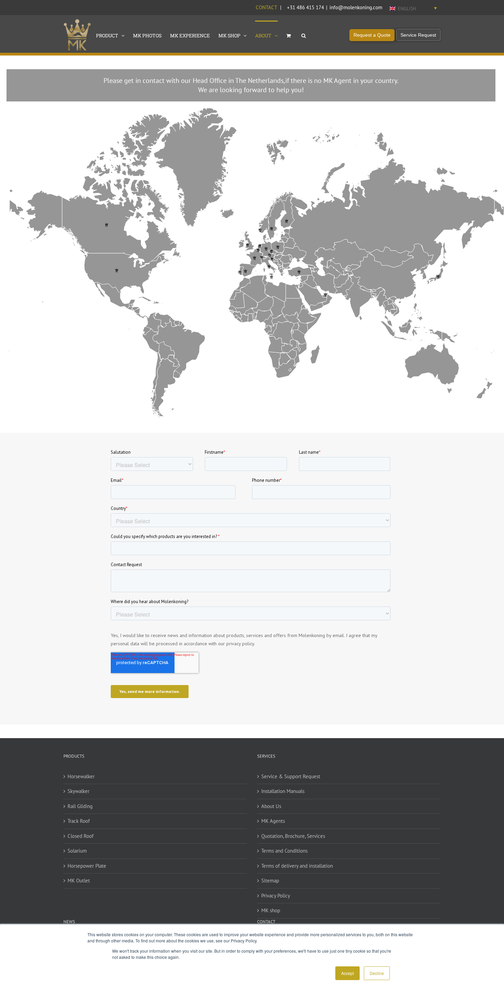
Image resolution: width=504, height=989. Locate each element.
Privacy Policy (275, 895)
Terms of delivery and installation (297, 866)
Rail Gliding (80, 806)
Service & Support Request (290, 776)
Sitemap (270, 880)
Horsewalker (81, 776)
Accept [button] (347, 973)
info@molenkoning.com (355, 7)
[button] (303, 35)
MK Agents (273, 821)
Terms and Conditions (284, 850)
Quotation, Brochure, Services (293, 836)
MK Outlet (79, 880)
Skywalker (78, 791)
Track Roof (79, 821)
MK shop (270, 910)
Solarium (77, 850)
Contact (266, 7)
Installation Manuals (282, 791)
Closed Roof (81, 836)
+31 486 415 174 (305, 7)
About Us (271, 806)
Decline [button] (377, 973)
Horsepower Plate (87, 866)
